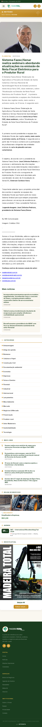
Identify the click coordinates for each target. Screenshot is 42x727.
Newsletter (5, 684)
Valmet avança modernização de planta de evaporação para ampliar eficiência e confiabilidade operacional (19, 314)
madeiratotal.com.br (9, 272)
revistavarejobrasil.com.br (12, 275)
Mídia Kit (5, 688)
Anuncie (4, 691)
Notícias (8, 14)
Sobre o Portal (7, 702)
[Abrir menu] (3, 6)
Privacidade (6, 709)
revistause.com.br (9, 281)
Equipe (4, 706)
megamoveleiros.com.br (11, 278)
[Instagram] (39, 6)
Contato (4, 713)
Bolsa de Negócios (8, 677)
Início (3, 14)
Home (4, 656)
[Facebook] (35, 6)
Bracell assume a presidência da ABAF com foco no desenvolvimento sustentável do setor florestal (20, 327)
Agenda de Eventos (8, 681)
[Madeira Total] (14, 6)
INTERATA (22, 724)
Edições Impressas (8, 663)
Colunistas (5, 667)
